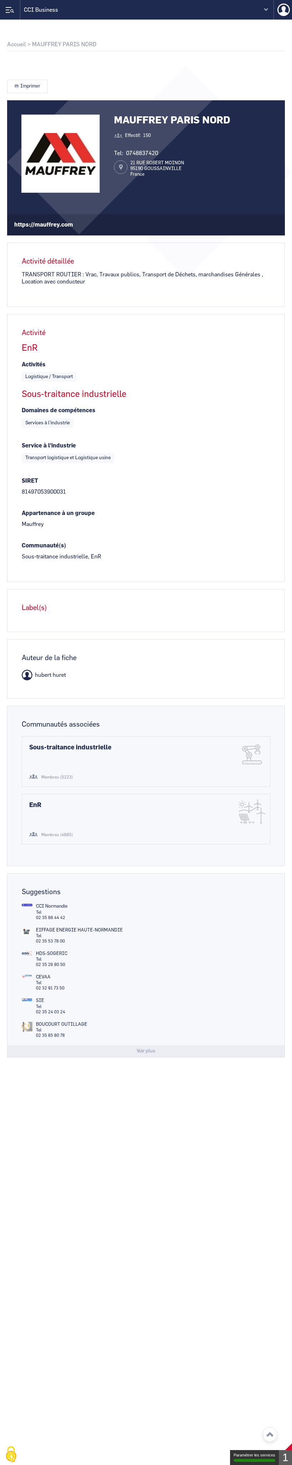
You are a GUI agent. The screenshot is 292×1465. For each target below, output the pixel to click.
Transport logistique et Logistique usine (68, 457)
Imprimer (30, 86)
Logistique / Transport (49, 376)
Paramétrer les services (254, 1455)
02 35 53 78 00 (50, 941)
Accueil (16, 44)
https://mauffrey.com (43, 225)
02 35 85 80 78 (50, 1035)
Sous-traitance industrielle (70, 747)
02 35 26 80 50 (50, 964)
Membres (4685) (57, 835)
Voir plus (146, 1051)
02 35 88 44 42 (50, 917)
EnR (35, 805)
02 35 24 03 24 (50, 1012)
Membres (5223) (57, 777)
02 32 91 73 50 (50, 988)
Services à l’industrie (47, 422)
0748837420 (142, 153)
